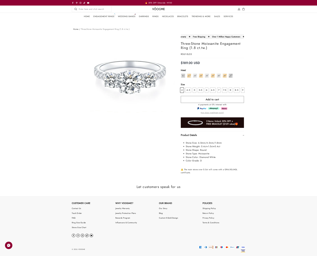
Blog (161, 213)
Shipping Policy (209, 208)
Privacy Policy (208, 218)
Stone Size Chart (79, 227)
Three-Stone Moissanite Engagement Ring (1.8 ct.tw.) (105, 29)
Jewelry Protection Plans (125, 213)
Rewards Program (122, 218)
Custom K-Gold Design (168, 218)
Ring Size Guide (79, 222)
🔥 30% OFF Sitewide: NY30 (158, 2)
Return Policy (208, 213)
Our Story (163, 208)
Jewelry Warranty (122, 208)
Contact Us (76, 208)
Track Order (77, 213)
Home (76, 29)
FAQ (74, 218)
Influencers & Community (126, 222)
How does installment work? (212, 112)
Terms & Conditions (211, 222)
